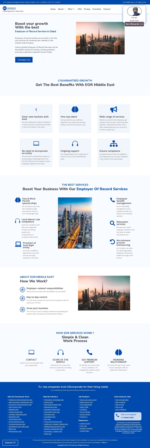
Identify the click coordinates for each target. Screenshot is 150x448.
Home (53, 9)
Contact (106, 9)
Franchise (96, 9)
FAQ (80, 9)
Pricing (87, 9)
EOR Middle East (128, 2)
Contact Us (24, 59)
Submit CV (10, 442)
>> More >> (104, 442)
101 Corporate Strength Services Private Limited (19, 2)
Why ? (70, 9)
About (61, 9)
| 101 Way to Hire (140, 2)
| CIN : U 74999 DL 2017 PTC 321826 (47, 2)
